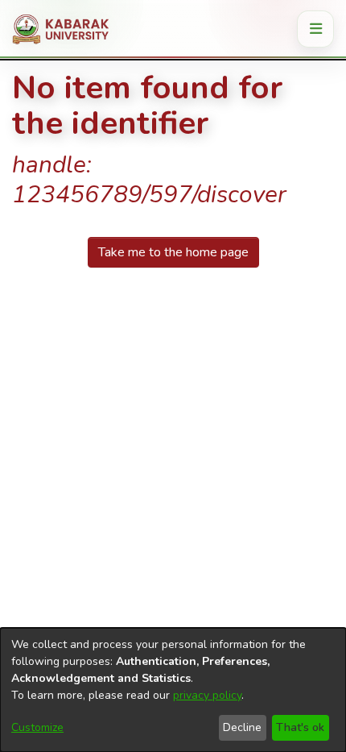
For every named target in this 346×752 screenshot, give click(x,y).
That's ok (300, 727)
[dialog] (173, 690)
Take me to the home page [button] (173, 252)
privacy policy (207, 695)
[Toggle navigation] (315, 29)
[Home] (66, 29)
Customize (37, 727)
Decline (242, 727)
